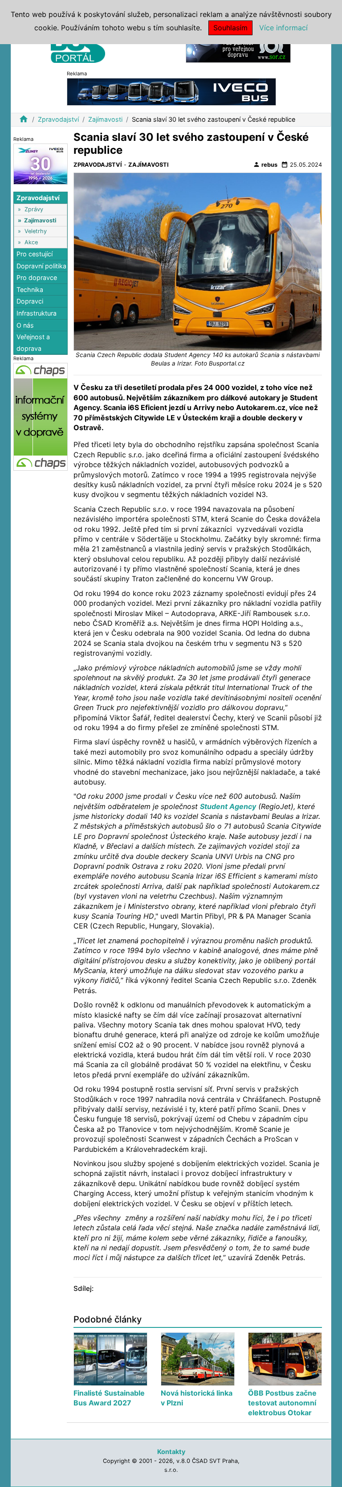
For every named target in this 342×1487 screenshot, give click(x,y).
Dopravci (29, 301)
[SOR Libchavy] (238, 48)
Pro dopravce (36, 277)
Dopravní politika (41, 266)
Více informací (283, 27)
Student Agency (228, 806)
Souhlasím (230, 27)
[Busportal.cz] (78, 46)
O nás (25, 325)
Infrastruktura (36, 313)
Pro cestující (34, 254)
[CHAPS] (40, 416)
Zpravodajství (58, 119)
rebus (265, 164)
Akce (31, 242)
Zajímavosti (105, 119)
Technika (29, 289)
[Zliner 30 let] (40, 163)
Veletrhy (35, 231)
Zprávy (33, 209)
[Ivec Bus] (171, 91)
